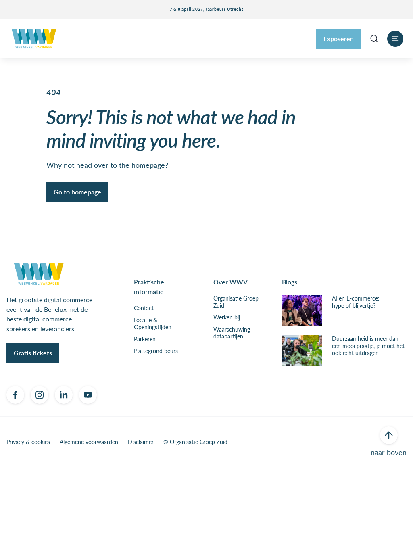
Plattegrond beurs (156, 351)
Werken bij (226, 317)
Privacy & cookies (28, 442)
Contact (144, 308)
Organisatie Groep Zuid (236, 302)
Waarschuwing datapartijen (231, 333)
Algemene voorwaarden (89, 442)
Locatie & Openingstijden (152, 324)
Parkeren (145, 339)
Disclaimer (141, 442)
